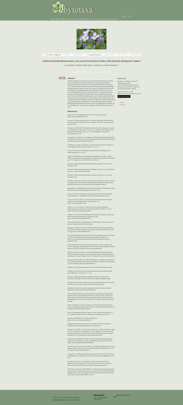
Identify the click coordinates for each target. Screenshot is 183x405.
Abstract (122, 102)
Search (92, 19)
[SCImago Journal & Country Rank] (122, 396)
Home (52, 19)
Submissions (85, 19)
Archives (69, 19)
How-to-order (105, 19)
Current (57, 19)
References (123, 104)
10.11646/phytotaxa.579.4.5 (95, 54)
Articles (63, 19)
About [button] (116, 19)
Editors (97, 19)
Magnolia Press (64, 400)
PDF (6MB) (62, 78)
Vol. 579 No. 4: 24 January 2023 (54, 54)
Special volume (77, 19)
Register (124, 16)
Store (111, 19)
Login (130, 16)
